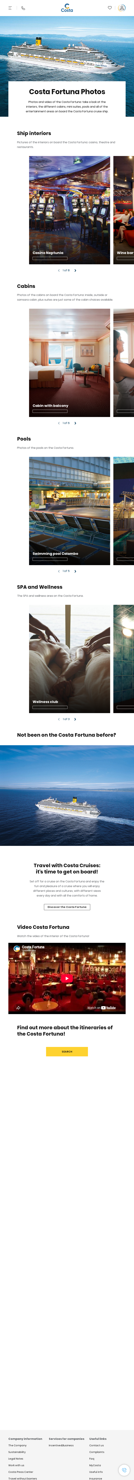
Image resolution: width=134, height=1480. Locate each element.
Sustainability (17, 1452)
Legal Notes (15, 1458)
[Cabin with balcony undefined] (69, 363)
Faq (91, 1458)
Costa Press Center (20, 1472)
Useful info (96, 1472)
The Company (17, 1445)
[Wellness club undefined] (69, 659)
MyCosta (95, 1465)
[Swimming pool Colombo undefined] (69, 511)
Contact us (96, 1445)
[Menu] (10, 8)
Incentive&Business (61, 1445)
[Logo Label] (67, 8)
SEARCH (67, 1051)
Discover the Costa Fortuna (67, 907)
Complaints (96, 1452)
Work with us (16, 1465)
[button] (110, 8)
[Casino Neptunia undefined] (69, 210)
